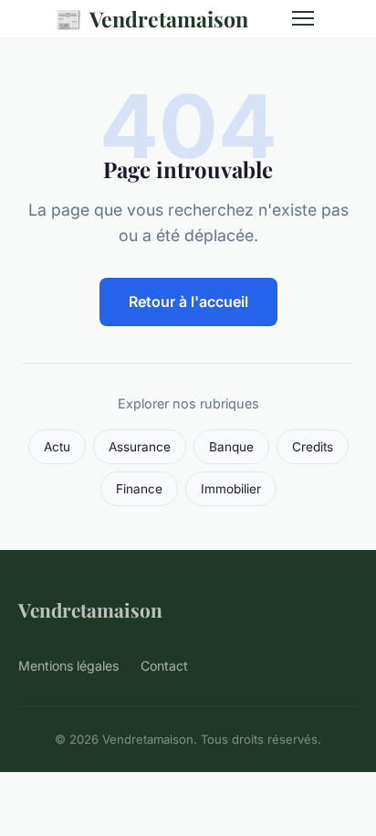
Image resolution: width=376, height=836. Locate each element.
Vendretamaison (151, 18)
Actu (57, 446)
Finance (139, 488)
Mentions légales (68, 665)
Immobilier (231, 488)
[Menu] (303, 18)
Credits (312, 446)
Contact (164, 665)
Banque (231, 446)
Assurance (140, 446)
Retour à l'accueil (188, 301)
